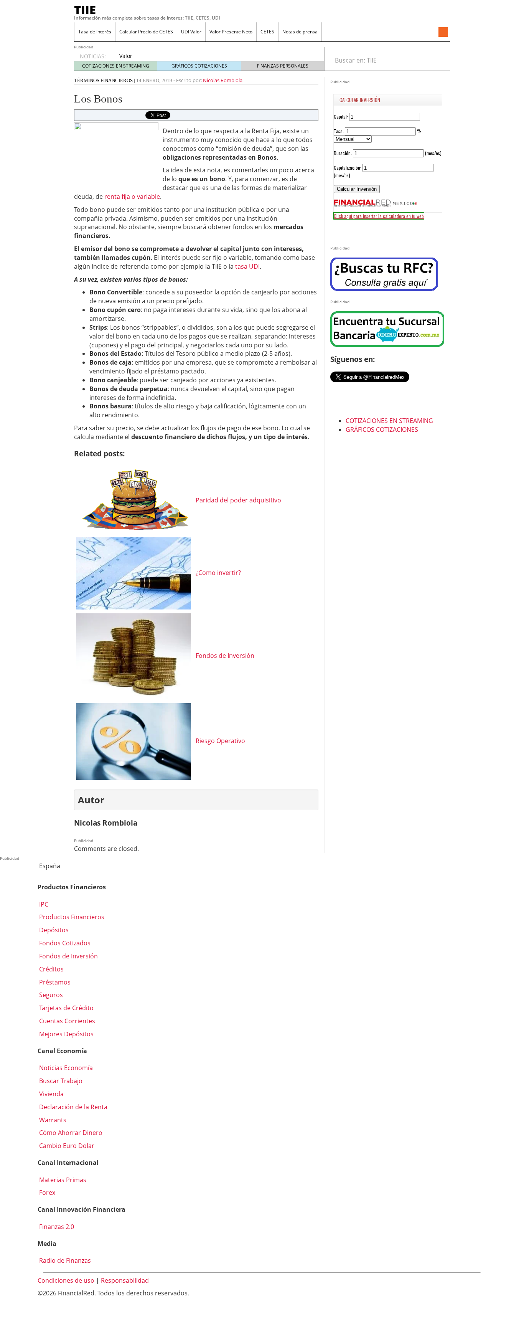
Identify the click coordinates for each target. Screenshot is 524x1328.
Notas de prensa (300, 31)
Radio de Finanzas (64, 1260)
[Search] (439, 60)
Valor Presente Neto (230, 31)
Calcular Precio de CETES (146, 31)
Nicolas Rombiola (222, 80)
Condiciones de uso (66, 1280)
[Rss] (443, 32)
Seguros (50, 995)
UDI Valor (191, 31)
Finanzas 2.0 (56, 1226)
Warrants (52, 1120)
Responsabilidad (125, 1280)
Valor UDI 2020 (130, 59)
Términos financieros (103, 80)
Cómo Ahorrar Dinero (70, 1132)
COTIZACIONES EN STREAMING (115, 66)
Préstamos (54, 982)
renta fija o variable (132, 196)
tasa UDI (247, 266)
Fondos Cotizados (64, 943)
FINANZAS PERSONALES (282, 66)
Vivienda (51, 1094)
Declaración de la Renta (72, 1107)
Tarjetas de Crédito (66, 1008)
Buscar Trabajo (60, 1081)
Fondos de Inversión (68, 956)
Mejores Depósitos (66, 1034)
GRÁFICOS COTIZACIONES (199, 66)
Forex (46, 1192)
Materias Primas (62, 1180)
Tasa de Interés (94, 31)
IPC (43, 904)
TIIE (85, 10)
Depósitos (53, 930)
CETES (267, 31)
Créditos (51, 969)
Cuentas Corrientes (66, 1021)
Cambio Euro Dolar (66, 1145)
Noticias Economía (65, 1068)
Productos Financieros (71, 917)
